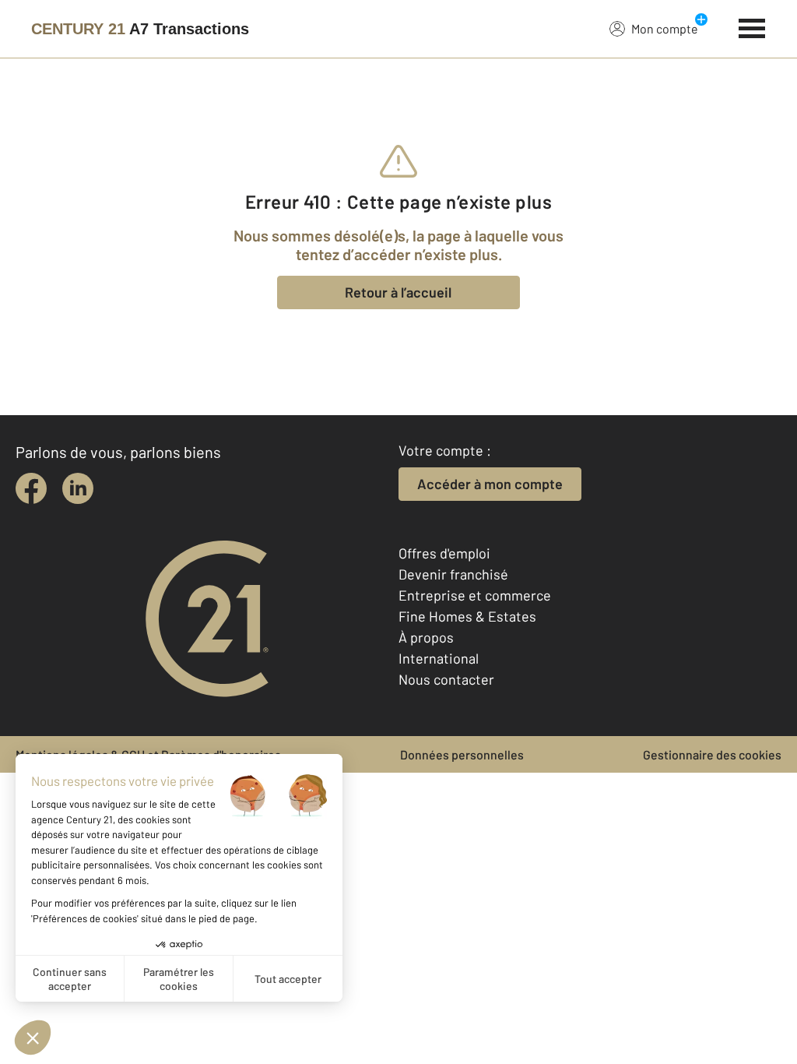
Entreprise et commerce (474, 595)
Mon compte (664, 28)
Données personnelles (462, 754)
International (438, 658)
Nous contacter (446, 679)
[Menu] (752, 26)
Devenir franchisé (453, 574)
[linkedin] (77, 488)
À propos (426, 637)
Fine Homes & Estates (467, 616)
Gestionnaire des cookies (712, 754)
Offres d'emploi (444, 553)
